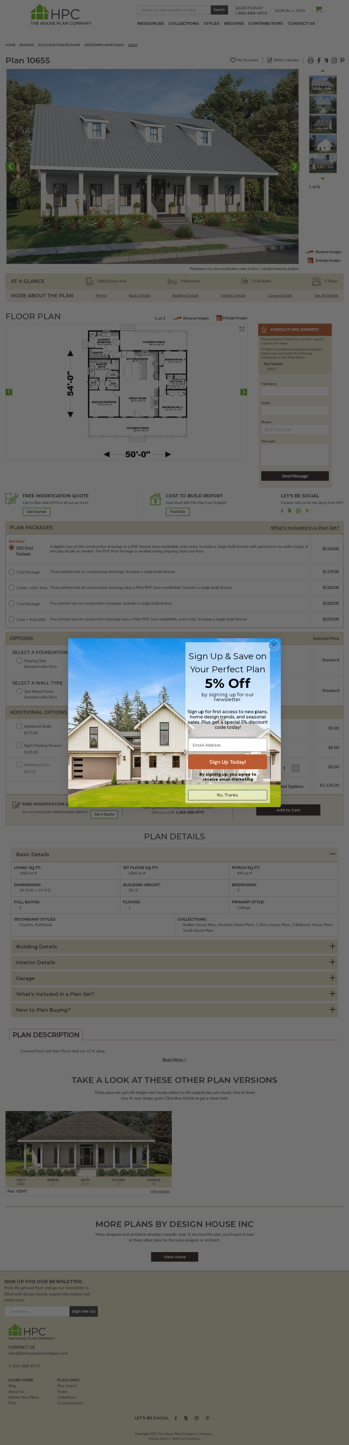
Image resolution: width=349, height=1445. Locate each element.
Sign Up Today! (227, 762)
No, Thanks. (228, 795)
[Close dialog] (274, 645)
